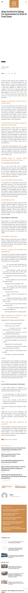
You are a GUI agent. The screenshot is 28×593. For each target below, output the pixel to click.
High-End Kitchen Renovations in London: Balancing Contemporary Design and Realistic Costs (13, 468)
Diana (7, 67)
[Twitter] (9, 73)
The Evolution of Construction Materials (7, 487)
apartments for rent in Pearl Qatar (11, 439)
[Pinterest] (12, 73)
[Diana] (5, 495)
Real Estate (3, 61)
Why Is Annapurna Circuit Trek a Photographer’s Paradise (10, 455)
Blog (2, 457)
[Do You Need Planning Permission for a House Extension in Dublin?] (4, 541)
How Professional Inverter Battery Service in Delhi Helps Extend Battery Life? (13, 449)
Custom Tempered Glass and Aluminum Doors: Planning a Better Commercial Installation (16, 556)
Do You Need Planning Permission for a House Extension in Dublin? (12, 461)
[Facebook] (6, 73)
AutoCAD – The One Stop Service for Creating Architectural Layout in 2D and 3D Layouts (16, 583)
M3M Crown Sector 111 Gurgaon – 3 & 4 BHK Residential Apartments (20, 487)
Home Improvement (5, 451)
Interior (3, 472)
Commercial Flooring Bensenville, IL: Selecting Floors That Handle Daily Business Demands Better (14, 476)
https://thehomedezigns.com (15, 496)
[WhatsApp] (15, 73)
